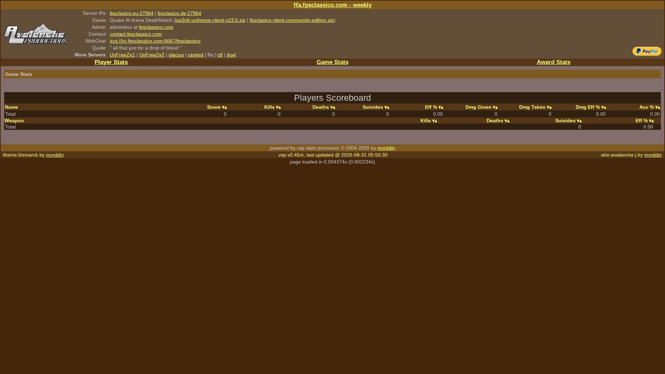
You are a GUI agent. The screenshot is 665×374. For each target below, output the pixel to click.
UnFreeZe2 (152, 54)
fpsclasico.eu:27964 (131, 13)
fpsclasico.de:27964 (179, 13)
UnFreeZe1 (122, 54)
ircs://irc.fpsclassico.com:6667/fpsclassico (155, 41)
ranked (195, 54)
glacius (176, 54)
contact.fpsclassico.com (136, 34)
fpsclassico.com (156, 27)
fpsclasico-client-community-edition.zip (292, 20)
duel (231, 54)
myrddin (386, 148)
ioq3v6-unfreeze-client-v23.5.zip (210, 20)
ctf (219, 54)
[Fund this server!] (647, 54)
